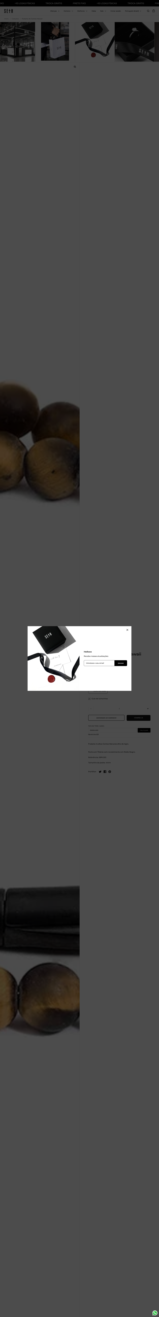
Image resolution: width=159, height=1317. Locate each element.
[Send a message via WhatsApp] (155, 1313)
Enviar (121, 663)
